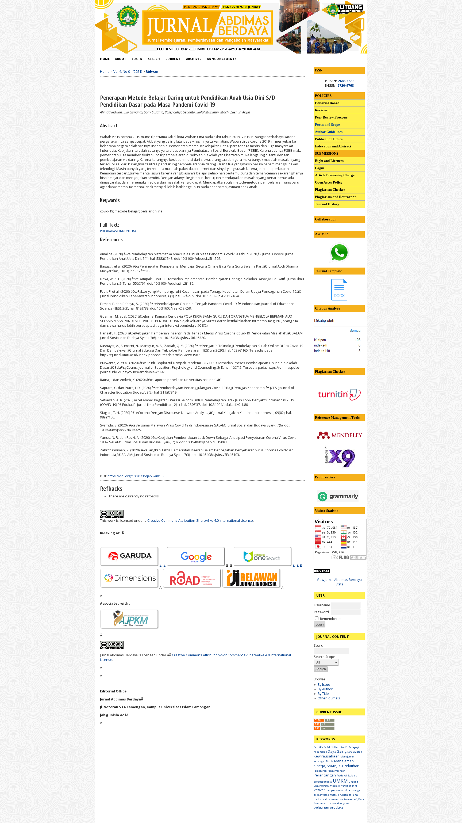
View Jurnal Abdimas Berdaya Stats (339, 581)
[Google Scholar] (196, 566)
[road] (192, 587)
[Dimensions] (129, 587)
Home (105, 59)
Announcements (222, 59)
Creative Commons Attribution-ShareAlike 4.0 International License (200, 520)
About (120, 59)
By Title (323, 693)
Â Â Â (297, 566)
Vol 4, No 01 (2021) (127, 71)
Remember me (332, 618)
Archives (194, 59)
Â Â (163, 566)
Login (137, 59)
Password (321, 612)
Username (322, 605)
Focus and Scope (327, 125)
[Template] (339, 299)
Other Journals (329, 698)
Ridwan (152, 71)
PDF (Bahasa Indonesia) (118, 231)
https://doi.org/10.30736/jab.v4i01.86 (136, 476)
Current (173, 59)
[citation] (353, 353)
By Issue (324, 684)
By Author (325, 689)
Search (319, 645)
